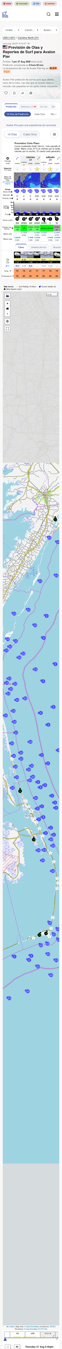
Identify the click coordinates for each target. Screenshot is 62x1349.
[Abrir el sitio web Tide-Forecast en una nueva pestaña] (36, 3)
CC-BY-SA (43, 1329)
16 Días (12, 134)
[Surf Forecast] (5, 14)
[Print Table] (31, 93)
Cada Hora (39, 114)
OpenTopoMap (32, 1329)
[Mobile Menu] (57, 14)
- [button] (7, 313)
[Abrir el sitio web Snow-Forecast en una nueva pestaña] (7, 3)
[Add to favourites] (6, 93)
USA (9, 37)
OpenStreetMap (32, 1326)
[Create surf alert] (14, 93)
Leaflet (11, 1326)
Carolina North (28, 37)
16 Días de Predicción (18, 114)
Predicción (11, 106)
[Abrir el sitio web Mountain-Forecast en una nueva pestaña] (22, 3)
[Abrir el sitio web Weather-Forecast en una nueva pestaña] (50, 3)
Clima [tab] (21, 247)
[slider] (5, 1339)
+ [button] (7, 303)
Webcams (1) (27, 106)
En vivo (43, 106)
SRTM (52, 1326)
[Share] (22, 93)
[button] (26, 801)
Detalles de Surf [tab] (38, 247)
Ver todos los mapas (8, 183)
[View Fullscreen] (7, 328)
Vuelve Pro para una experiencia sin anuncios (31, 125)
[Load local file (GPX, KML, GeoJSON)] (7, 296)
